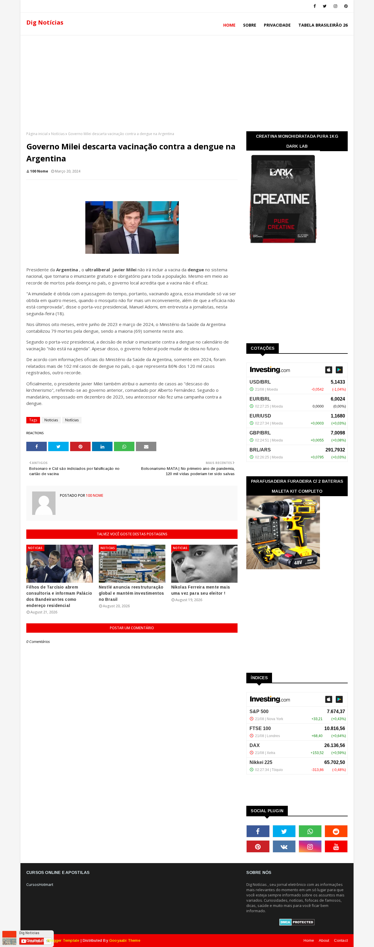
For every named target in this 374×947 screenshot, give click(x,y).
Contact (341, 940)
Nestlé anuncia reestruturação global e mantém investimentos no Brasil (131, 593)
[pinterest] (345, 6)
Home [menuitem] (229, 25)
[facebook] (314, 6)
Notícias (58, 133)
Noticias (51, 420)
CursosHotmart (39, 884)
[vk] (284, 846)
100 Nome (39, 171)
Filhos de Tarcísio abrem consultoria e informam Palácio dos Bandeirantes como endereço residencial (59, 596)
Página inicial (37, 133)
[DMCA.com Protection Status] (297, 924)
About (324, 940)
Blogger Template (63, 940)
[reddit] (336, 831)
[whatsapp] (310, 831)
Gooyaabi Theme (124, 940)
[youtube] (336, 846)
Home (309, 940)
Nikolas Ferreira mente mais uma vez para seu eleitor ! (200, 590)
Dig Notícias (44, 22)
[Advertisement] (187, 82)
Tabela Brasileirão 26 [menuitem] (323, 25)
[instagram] (335, 6)
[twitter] (325, 6)
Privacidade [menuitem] (277, 25)
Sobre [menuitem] (249, 25)
